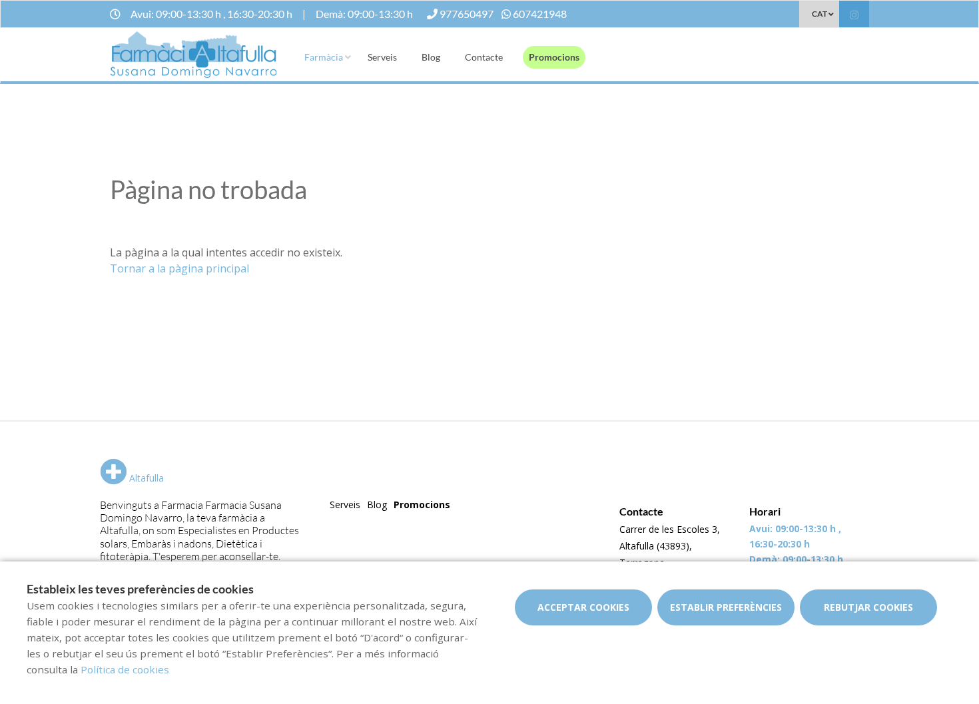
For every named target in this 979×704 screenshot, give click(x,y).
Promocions (554, 57)
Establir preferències (726, 607)
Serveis (382, 57)
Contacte (484, 57)
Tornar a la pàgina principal (179, 268)
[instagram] (854, 16)
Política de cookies (125, 669)
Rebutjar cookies (868, 607)
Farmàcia (323, 57)
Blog (431, 57)
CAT (819, 14)
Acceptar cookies (583, 607)
